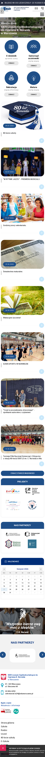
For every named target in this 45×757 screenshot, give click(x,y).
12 (22, 583)
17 (10, 586)
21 (35, 586)
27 (28, 589)
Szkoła (4, 726)
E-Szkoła (5, 741)
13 (28, 583)
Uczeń (4, 734)
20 (28, 586)
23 (4, 589)
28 (35, 589)
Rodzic (4, 730)
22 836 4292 (42, 8)
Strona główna (7, 723)
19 (22, 586)
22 (41, 586)
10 (10, 583)
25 (16, 589)
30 (4, 592)
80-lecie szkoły (8, 737)
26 (22, 589)
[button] (2, 3)
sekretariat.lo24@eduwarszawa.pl (37, 8)
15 (41, 583)
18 (16, 586)
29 (41, 589)
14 (35, 583)
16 (4, 586)
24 (10, 589)
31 (10, 592)
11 (16, 583)
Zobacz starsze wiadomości (22, 473)
